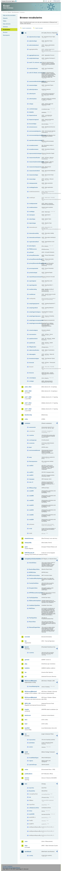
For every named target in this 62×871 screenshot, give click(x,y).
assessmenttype (33, 85)
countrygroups (32, 440)
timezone (31, 372)
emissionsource (33, 127)
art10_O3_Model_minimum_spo (35, 72)
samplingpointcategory (35, 312)
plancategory (32, 245)
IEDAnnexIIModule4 (31, 697)
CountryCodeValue (33, 583)
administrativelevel (34, 45)
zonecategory (32, 377)
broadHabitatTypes (33, 757)
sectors (31, 747)
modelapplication (33, 187)
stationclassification (34, 350)
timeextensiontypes (34, 358)
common (27, 423)
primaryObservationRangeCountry (35, 263)
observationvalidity (34, 233)
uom (26, 841)
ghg (26, 664)
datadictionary (29, 538)
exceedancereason (33, 149)
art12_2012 (28, 387)
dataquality (28, 542)
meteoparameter (33, 183)
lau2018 (27, 728)
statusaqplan (32, 354)
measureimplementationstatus (35, 161)
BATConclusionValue (34, 575)
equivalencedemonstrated (35, 140)
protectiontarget (33, 272)
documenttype (32, 123)
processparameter (33, 268)
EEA (10, 1)
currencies (31, 443)
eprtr (26, 547)
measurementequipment (35, 166)
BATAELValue (32, 572)
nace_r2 (31, 482)
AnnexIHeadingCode (34, 686)
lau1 (26, 719)
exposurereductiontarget (35, 153)
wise (26, 845)
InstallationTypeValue (34, 605)
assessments (32, 427)
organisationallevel (34, 241)
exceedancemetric (33, 145)
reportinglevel (32, 281)
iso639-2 (31, 465)
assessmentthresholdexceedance (35, 81)
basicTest (31, 787)
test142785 (31, 814)
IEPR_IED (28, 703)
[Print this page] (49, 1)
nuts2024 (31, 519)
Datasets (5, 18)
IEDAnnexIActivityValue (35, 600)
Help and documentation (9, 15)
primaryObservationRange (35, 259)
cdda (26, 419)
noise (26, 769)
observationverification (35, 237)
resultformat (32, 294)
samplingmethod (33, 307)
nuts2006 (31, 495)
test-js (30, 810)
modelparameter (33, 203)
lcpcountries (32, 739)
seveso (27, 778)
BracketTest (32, 791)
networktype (32, 219)
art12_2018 (28, 391)
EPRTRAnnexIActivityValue (35, 592)
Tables (4, 21)
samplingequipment (34, 303)
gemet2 (27, 659)
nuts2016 (31, 510)
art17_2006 (28, 397)
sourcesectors (32, 334)
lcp (26, 734)
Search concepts (39, 28)
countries (31, 435)
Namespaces (6, 35)
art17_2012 (28, 403)
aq (25, 32)
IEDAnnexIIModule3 (31, 691)
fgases (27, 647)
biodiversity (28, 415)
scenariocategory (33, 330)
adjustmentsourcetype (34, 36)
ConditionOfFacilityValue (35, 578)
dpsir (30, 447)
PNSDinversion (33, 249)
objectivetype (32, 223)
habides (27, 668)
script (30, 528)
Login (46, 1)
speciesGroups (33, 764)
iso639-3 (31, 472)
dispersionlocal (33, 115)
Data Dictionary (15, 12)
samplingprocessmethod (35, 323)
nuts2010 (31, 500)
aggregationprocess (34, 55)
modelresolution (33, 207)
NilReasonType (33, 487)
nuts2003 (31, 490)
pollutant (31, 252)
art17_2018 (28, 409)
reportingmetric (33, 285)
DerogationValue (33, 588)
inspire (27, 709)
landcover (28, 715)
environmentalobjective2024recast (35, 135)
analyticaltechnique (34, 58)
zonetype (31, 381)
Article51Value (32, 562)
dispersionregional (34, 119)
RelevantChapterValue (34, 627)
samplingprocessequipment (35, 320)
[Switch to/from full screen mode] (51, 1)
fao (26, 641)
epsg (30, 457)
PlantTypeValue (33, 617)
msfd (26, 752)
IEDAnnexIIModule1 (31, 680)
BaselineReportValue (34, 569)
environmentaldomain (34, 450)
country (31, 855)
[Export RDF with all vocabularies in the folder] (57, 35)
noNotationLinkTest (34, 807)
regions (31, 760)
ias (25, 672)
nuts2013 (31, 505)
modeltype (31, 211)
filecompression (33, 461)
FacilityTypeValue (33, 597)
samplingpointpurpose (35, 316)
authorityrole (32, 93)
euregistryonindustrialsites (33, 558)
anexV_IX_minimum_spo (35, 62)
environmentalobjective (35, 131)
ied (26, 676)
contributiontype (33, 109)
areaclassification (33, 68)
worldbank (28, 851)
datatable (31, 112)
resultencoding (33, 289)
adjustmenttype (33, 41)
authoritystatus (33, 98)
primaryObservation (34, 255)
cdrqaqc (31, 103)
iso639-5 (31, 475)
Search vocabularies (26, 28)
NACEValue (32, 608)
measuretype (32, 179)
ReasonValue (32, 621)
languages (31, 479)
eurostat (27, 636)
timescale (31, 362)
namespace (32, 214)
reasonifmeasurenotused (35, 276)
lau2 (26, 723)
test (26, 784)
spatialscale (32, 342)
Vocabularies (6, 29)
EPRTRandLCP (29, 552)
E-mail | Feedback (7, 866)
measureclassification (34, 157)
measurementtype (33, 175)
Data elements (6, 23)
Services (5, 32)
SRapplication (32, 346)
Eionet (9, 12)
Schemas (5, 26)
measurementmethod (34, 170)
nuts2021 (31, 514)
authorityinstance (33, 89)
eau (30, 797)
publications (28, 773)
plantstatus (32, 742)
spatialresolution (33, 338)
